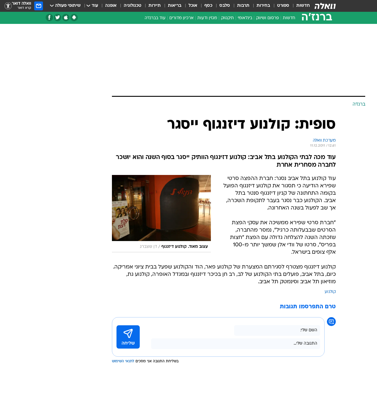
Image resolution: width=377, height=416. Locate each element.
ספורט (283, 6)
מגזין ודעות (207, 18)
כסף (208, 6)
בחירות (263, 6)
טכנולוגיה (132, 6)
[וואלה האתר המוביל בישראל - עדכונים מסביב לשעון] (325, 6)
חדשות (303, 6)
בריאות (174, 6)
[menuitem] (299, 6)
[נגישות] (8, 6)
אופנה (111, 6)
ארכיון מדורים (181, 18)
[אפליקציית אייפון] (66, 17)
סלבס (224, 6)
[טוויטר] (57, 17)
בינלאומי (245, 18)
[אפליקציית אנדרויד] (74, 17)
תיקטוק (227, 18)
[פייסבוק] (49, 17)
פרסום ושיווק (267, 18)
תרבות (243, 6)
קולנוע (330, 292)
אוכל (192, 6)
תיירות (154, 6)
